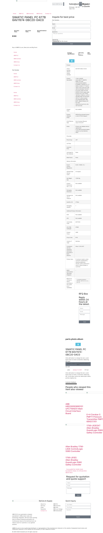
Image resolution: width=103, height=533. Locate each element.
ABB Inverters (30, 13)
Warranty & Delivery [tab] (81, 54)
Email (53, 27)
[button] (12, 36)
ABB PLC (21, 13)
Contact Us (48, 13)
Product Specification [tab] (71, 53)
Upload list (55, 39)
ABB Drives (39, 13)
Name (53, 24)
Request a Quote (86, 5)
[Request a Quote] (80, 4)
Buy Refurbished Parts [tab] (41, 31)
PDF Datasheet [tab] (90, 53)
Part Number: (55, 20)
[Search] (63, 4)
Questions (54, 31)
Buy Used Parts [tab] (28, 31)
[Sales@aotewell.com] (67, 4)
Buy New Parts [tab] (16, 31)
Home (14, 13)
